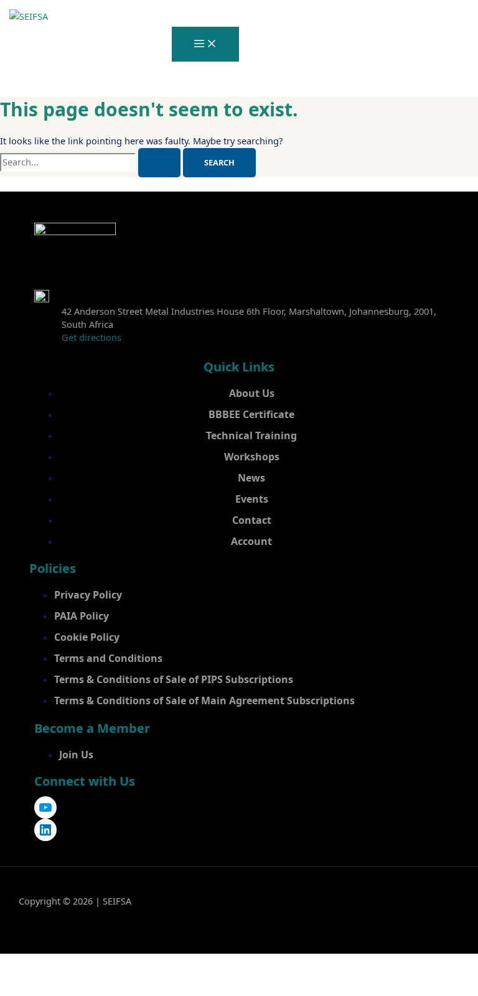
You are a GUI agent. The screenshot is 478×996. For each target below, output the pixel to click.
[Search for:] (91, 162)
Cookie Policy (87, 637)
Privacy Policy (88, 595)
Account (251, 541)
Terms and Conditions (108, 658)
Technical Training (251, 435)
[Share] (111, 964)
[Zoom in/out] (21, 964)
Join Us (76, 754)
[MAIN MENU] (205, 44)
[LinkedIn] (45, 830)
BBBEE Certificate (251, 414)
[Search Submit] (159, 162)
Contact (251, 520)
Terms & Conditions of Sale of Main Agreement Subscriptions (204, 700)
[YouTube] (45, 807)
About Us (251, 393)
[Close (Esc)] (155, 964)
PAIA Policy (81, 616)
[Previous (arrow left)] (21, 985)
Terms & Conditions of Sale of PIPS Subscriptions (173, 679)
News (251, 478)
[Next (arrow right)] (66, 985)
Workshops (251, 456)
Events (251, 499)
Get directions (91, 337)
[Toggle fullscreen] (66, 964)
